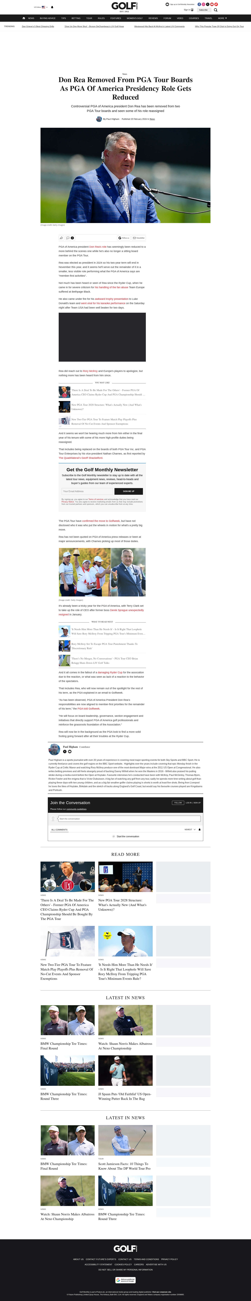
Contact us (124, 1259)
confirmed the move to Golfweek (101, 521)
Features (115, 18)
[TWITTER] (65, 751)
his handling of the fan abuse (111, 287)
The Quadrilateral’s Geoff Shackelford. (81, 458)
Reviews (153, 18)
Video (180, 18)
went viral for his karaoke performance (103, 303)
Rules (101, 18)
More (221, 18)
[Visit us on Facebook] (199, 4)
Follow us (125, 238)
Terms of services (96, 499)
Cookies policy (123, 1264)
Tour (89, 18)
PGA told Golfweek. (89, 708)
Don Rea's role (97, 246)
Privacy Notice (68, 502)
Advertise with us (156, 1264)
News (31, 18)
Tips (63, 18)
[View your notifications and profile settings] (52, 7)
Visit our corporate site (161, 1292)
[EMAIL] (70, 751)
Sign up (197, 803)
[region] (125, 817)
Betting (76, 18)
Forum (167, 18)
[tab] (59, 829)
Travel (208, 18)
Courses (194, 18)
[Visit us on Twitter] (207, 4)
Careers (139, 1264)
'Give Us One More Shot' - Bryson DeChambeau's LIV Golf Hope (94, 26)
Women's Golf (135, 18)
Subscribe (203, 10)
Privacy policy (169, 1259)
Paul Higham (112, 119)
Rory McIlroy (90, 371)
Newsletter (140, 238)
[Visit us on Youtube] (212, 4)
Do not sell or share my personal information (125, 1270)
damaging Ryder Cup (109, 672)
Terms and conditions (146, 1259)
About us (78, 1259)
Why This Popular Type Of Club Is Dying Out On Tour (219, 26)
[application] (102, 337)
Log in (189, 803)
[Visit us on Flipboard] (216, 4)
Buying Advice (47, 18)
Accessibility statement (98, 1264)
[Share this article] (61, 237)
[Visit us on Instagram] (203, 4)
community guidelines (76, 809)
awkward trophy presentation (111, 298)
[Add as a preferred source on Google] (125, 1280)
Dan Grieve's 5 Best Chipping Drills (38, 26)
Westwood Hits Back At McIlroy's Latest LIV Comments (159, 26)
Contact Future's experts (101, 1259)
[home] (23, 18)
